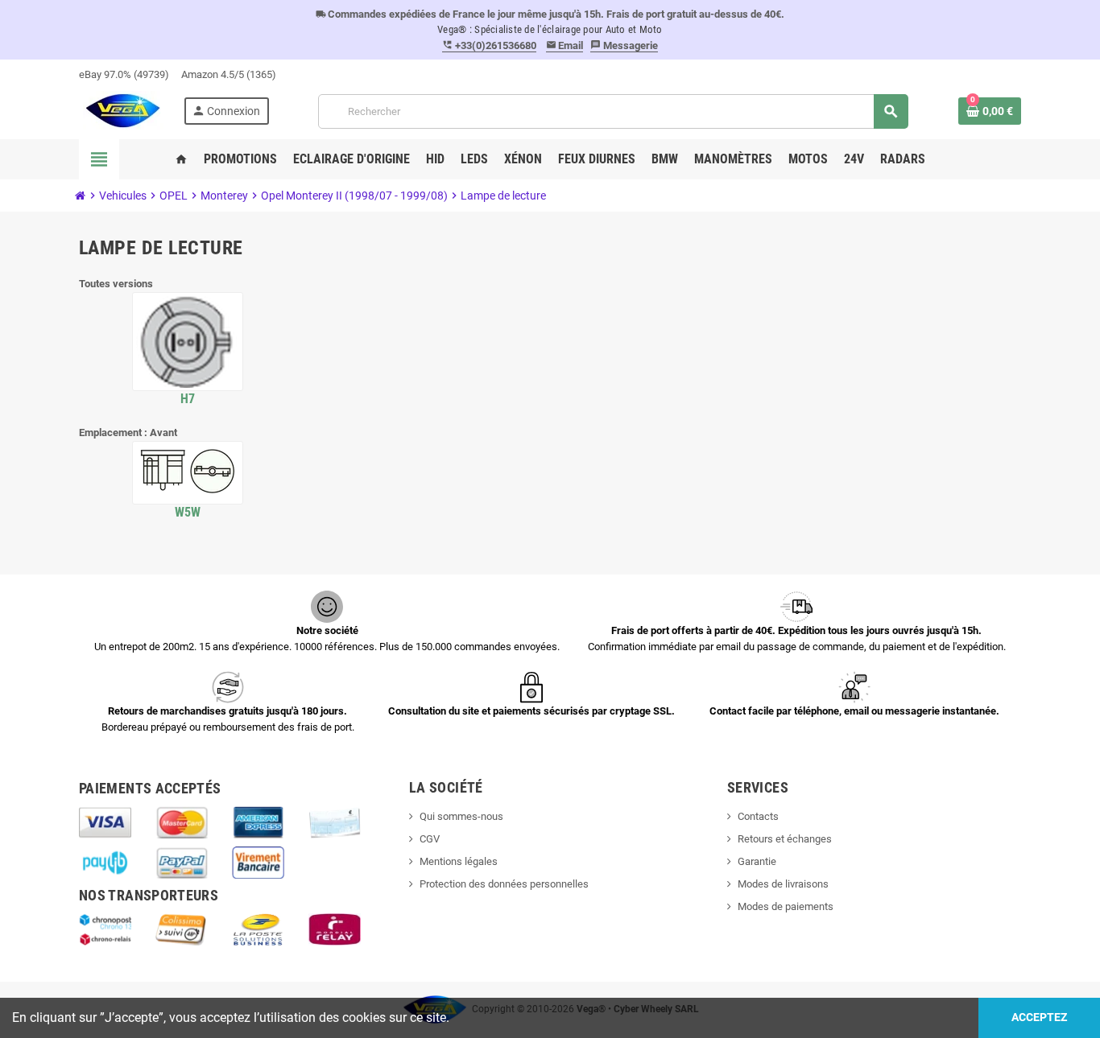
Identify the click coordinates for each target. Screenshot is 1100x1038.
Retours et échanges (785, 839)
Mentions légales (459, 861)
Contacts (758, 816)
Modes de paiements (785, 906)
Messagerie (624, 45)
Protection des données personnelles (504, 884)
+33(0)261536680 (489, 45)
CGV (430, 839)
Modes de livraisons (783, 884)
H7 (188, 398)
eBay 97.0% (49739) (124, 74)
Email (565, 45)
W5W (188, 512)
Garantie (757, 861)
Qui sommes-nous (461, 816)
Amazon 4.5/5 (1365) (228, 74)
